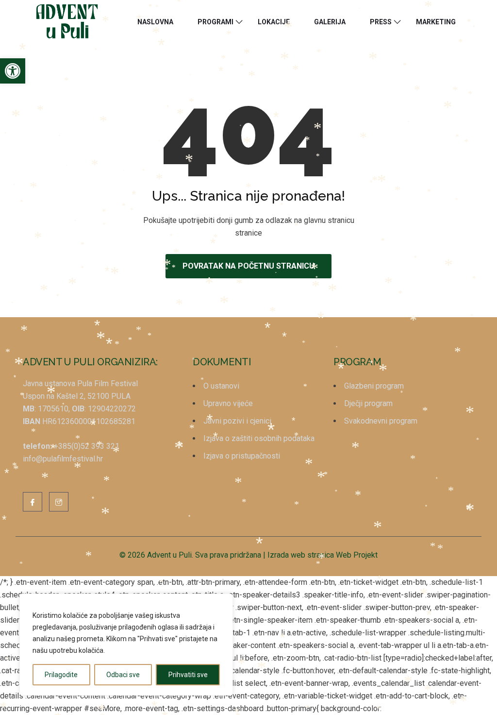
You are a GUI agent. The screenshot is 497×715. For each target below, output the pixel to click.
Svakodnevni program (380, 421)
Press (381, 22)
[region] (126, 645)
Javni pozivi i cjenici (237, 421)
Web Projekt (357, 555)
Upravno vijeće (228, 403)
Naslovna (155, 22)
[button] (12, 71)
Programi (215, 22)
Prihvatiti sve (188, 675)
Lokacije (274, 22)
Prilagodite (61, 675)
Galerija (330, 22)
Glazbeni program (374, 386)
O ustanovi (221, 386)
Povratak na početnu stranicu (248, 266)
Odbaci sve (123, 675)
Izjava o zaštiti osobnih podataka (259, 438)
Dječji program (368, 403)
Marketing (436, 22)
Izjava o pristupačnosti (241, 455)
